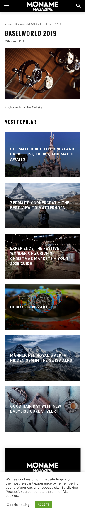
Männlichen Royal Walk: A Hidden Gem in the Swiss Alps (41, 358)
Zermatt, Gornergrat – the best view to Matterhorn (39, 205)
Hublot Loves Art (29, 307)
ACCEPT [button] (43, 504)
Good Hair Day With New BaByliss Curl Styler (35, 408)
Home (8, 24)
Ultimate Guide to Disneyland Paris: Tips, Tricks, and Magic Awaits (42, 154)
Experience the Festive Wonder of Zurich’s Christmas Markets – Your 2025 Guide (39, 256)
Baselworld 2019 (26, 24)
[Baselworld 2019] (42, 73)
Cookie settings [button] (19, 505)
